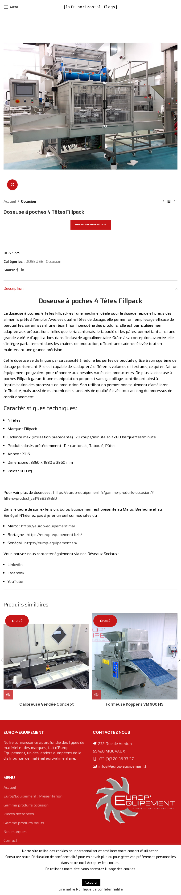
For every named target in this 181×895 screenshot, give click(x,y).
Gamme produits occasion (26, 805)
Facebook (16, 573)
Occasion (28, 201)
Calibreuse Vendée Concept (46, 704)
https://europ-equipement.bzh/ (54, 535)
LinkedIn (15, 565)
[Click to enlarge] (12, 184)
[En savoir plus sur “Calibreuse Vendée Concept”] (8, 694)
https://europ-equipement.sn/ (50, 543)
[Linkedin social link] (22, 270)
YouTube (15, 581)
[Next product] (174, 201)
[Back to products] (169, 201)
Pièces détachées (19, 814)
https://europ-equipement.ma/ (48, 526)
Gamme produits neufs (24, 823)
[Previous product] (163, 201)
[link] (76, 509)
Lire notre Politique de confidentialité (90, 889)
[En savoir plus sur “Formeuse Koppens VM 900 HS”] (96, 694)
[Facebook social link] (17, 270)
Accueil (10, 201)
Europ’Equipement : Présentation (33, 796)
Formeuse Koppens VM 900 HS (135, 704)
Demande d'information (90, 224)
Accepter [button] (91, 882)
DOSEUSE (34, 261)
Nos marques (15, 831)
